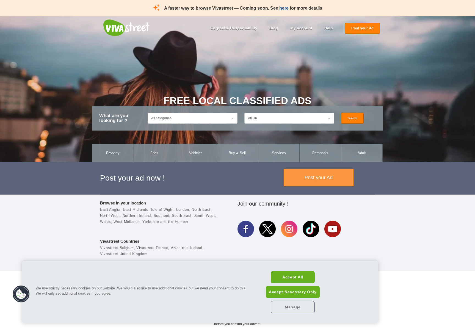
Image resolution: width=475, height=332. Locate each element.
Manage (293, 307)
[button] (21, 294)
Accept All (292, 277)
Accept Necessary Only (293, 292)
